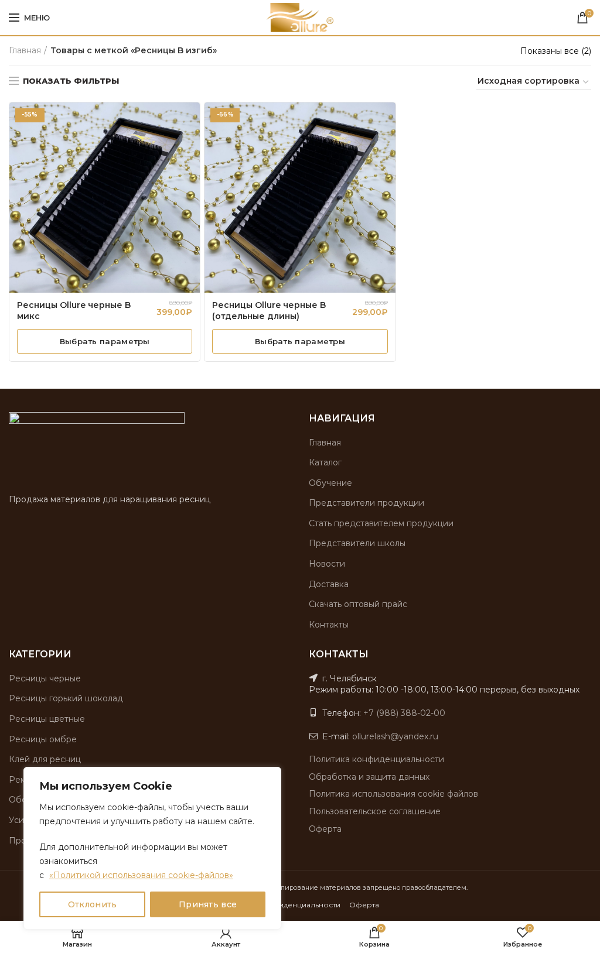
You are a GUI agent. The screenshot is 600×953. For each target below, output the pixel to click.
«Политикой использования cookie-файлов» (141, 875)
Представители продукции (366, 503)
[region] (152, 848)
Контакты (329, 624)
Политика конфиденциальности (376, 759)
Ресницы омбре (43, 739)
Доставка (329, 584)
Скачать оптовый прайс (358, 604)
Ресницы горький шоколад (66, 698)
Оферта (325, 829)
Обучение (330, 483)
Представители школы (357, 543)
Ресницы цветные (47, 719)
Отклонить (92, 904)
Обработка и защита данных (369, 777)
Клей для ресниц (45, 759)
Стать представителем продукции (381, 523)
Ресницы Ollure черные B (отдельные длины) (269, 310)
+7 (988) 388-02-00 (404, 713)
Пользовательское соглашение (375, 811)
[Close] (269, 777)
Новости (327, 563)
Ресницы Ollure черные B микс (74, 310)
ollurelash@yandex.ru (395, 736)
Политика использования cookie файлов (393, 794)
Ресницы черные (45, 678)
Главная (25, 50)
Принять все (208, 904)
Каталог (325, 462)
